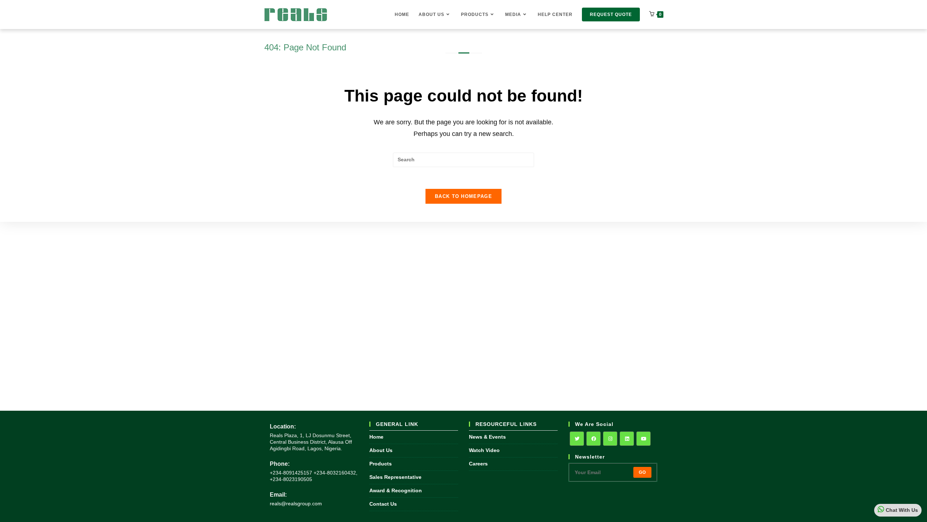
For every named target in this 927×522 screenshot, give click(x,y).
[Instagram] (610, 438)
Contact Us (383, 504)
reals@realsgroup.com (296, 503)
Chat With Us (901, 510)
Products (380, 464)
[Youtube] (643, 438)
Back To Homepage (463, 196)
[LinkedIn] (627, 438)
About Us (381, 450)
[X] (577, 438)
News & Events (487, 437)
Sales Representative (395, 477)
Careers (478, 464)
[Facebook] (593, 438)
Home (376, 437)
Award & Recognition (395, 490)
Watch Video (484, 450)
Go (642, 472)
